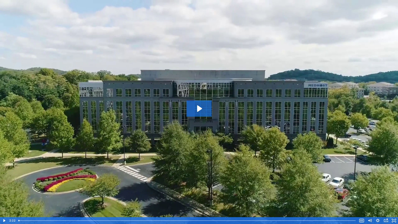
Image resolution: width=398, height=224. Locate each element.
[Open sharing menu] (386, 220)
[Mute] (370, 220)
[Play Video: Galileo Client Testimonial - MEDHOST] (199, 108)
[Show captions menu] (362, 220)
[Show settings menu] (378, 220)
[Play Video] (4, 220)
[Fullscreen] (394, 220)
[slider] (187, 220)
